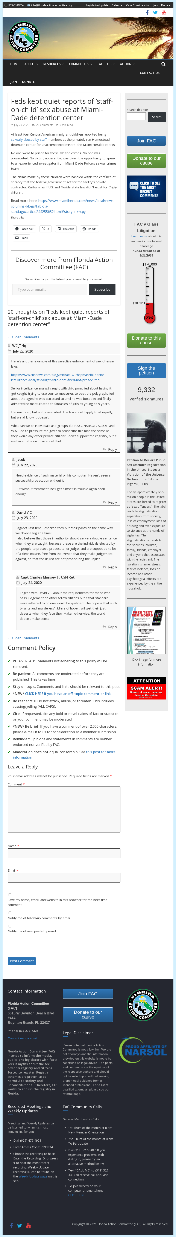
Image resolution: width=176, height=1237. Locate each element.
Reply (112, 449)
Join (155, 5)
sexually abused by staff (29, 139)
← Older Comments (23, 337)
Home (14, 64)
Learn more (139, 236)
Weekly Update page (33, 1176)
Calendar (117, 5)
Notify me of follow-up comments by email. (39, 918)
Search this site (137, 110)
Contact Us (149, 73)
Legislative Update (97, 5)
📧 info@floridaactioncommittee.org (49, 5)
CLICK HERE (76, 1195)
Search (157, 117)
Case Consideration (138, 5)
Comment (16, 784)
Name (13, 846)
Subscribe (102, 289)
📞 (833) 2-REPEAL (14, 5)
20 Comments (44, 125)
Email (13, 870)
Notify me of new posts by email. (32, 931)
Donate (165, 5)
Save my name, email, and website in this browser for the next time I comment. (58, 902)
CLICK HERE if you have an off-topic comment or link (68, 693)
